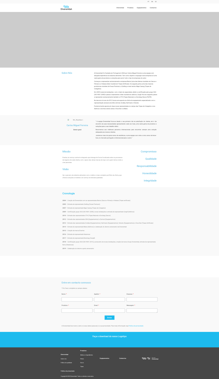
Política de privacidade (68, 371)
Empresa (130, 294)
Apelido (96, 294)
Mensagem (130, 305)
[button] (63, 266)
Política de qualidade (66, 362)
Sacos (82, 362)
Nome (64, 294)
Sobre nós (64, 359)
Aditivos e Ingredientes (86, 355)
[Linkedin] (156, 371)
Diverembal (64, 354)
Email (96, 305)
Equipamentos (141, 8)
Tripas (82, 366)
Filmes (82, 359)
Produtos (65, 305)
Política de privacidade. (136, 326)
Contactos (153, 8)
